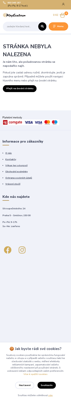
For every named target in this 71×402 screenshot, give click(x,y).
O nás (8, 153)
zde (50, 395)
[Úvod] (14, 15)
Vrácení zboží (12, 183)
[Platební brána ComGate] (30, 122)
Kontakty (10, 159)
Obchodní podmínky (16, 171)
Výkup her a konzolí (16, 165)
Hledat (42, 26)
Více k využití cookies (35, 374)
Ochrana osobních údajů (18, 177)
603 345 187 (14, 3)
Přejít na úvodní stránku (19, 88)
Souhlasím (46, 385)
